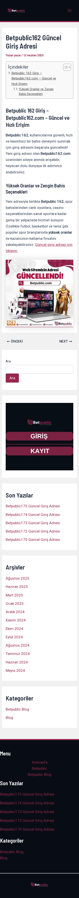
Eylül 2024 (14, 637)
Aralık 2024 (15, 612)
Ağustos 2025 (17, 578)
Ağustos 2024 (17, 645)
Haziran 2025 (17, 586)
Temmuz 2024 (18, 653)
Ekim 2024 (14, 628)
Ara (8, 361)
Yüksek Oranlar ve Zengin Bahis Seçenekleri (36, 91)
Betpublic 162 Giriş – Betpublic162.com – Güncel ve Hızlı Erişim (33, 78)
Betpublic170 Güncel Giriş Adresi (33, 539)
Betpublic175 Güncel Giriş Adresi (33, 506)
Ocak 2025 (15, 603)
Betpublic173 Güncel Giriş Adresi (33, 523)
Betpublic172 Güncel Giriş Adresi (33, 531)
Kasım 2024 (16, 620)
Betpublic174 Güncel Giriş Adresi (33, 514)
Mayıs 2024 (15, 670)
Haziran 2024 (17, 662)
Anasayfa (39, 762)
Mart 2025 (14, 595)
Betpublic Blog (17, 709)
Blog (9, 717)
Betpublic (39, 768)
